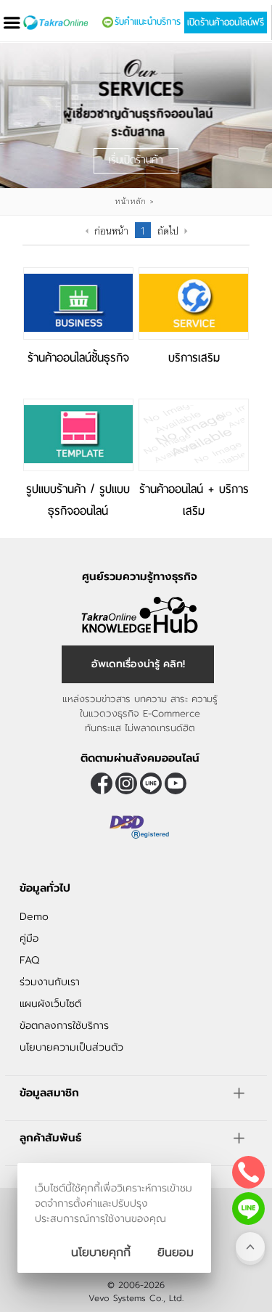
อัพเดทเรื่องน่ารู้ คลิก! (138, 664)
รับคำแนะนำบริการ (148, 22)
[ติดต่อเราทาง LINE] (248, 1208)
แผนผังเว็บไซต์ (50, 1003)
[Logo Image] (55, 22)
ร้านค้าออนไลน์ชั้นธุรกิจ (78, 357)
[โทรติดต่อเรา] (248, 1172)
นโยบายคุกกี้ (101, 1252)
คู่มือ (29, 938)
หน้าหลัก (130, 201)
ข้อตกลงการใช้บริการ (64, 1025)
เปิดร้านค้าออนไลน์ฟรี (225, 22)
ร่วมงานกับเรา (50, 982)
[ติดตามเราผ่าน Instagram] (126, 783)
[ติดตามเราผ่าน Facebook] (101, 783)
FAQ (29, 960)
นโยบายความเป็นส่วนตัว (71, 1047)
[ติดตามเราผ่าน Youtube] (175, 783)
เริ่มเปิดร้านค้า (136, 159)
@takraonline (151, 783)
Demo (34, 916)
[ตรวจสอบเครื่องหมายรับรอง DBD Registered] (140, 843)
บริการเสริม (194, 357)
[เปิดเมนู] (11, 23)
